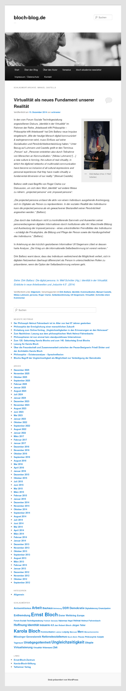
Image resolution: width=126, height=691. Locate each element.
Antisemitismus (22, 608)
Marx (81, 631)
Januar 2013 (20, 568)
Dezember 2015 (21, 474)
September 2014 (22, 512)
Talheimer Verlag (22, 666)
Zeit (55, 647)
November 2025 (21, 373)
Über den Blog (31, 69)
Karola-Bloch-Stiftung (25, 663)
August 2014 (20, 516)
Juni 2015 (18, 484)
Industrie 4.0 (47, 625)
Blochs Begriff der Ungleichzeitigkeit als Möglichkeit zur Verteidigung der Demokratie (57, 357)
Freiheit (47, 620)
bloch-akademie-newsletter (88, 69)
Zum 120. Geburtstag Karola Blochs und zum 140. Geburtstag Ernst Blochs (52, 340)
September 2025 (22, 380)
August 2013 (20, 558)
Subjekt (100, 636)
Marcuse (73, 632)
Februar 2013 (20, 565)
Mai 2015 (18, 488)
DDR (66, 608)
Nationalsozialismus (54, 636)
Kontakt (48, 76)
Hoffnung (20, 625)
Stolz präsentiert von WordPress (63, 679)
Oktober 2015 (20, 477)
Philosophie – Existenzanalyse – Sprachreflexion (38, 354)
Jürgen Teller (78, 625)
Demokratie (77, 608)
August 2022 (20, 429)
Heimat (77, 620)
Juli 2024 (18, 394)
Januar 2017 (20, 443)
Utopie (89, 642)
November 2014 (21, 505)
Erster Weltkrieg (67, 615)
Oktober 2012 (20, 579)
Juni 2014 (18, 523)
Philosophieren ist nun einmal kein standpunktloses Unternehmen (47, 336)
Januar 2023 (20, 418)
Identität (76, 291)
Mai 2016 (18, 464)
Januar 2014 (20, 540)
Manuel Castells (103, 291)
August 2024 (20, 390)
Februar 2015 (20, 495)
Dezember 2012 (21, 572)
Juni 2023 (18, 411)
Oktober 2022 (20, 422)
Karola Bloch (27, 631)
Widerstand (47, 647)
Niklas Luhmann (21, 294)
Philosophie (90, 636)
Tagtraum (18, 642)
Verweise (66, 69)
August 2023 (20, 408)
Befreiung (57, 608)
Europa (80, 615)
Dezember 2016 (21, 446)
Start (17, 69)
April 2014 (19, 530)
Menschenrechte (91, 632)
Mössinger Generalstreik (27, 636)
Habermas (62, 620)
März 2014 (19, 533)
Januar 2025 (20, 387)
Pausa (81, 636)
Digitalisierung (91, 608)
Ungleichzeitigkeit (67, 642)
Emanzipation (104, 608)
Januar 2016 (20, 471)
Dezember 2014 (21, 502)
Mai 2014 (18, 526)
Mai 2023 (18, 415)
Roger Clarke (45, 294)
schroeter (56, 112)
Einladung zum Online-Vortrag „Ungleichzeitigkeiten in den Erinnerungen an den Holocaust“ (61, 330)
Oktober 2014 (20, 509)
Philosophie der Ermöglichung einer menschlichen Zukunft (44, 326)
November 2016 (21, 450)
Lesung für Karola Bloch (26, 343)
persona (34, 294)
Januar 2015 (20, 498)
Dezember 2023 (21, 401)
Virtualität (89, 294)
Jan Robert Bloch (63, 625)
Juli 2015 (18, 481)
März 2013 (19, 561)
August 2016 (20, 460)
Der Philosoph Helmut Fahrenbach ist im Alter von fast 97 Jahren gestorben (52, 323)
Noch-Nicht (72, 637)
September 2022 (22, 425)
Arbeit (37, 607)
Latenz (58, 632)
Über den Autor (50, 69)
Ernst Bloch (44, 614)
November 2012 (21, 575)
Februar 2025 (20, 383)
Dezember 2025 (21, 369)
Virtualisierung (23, 647)
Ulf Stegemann (77, 294)
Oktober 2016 (20, 453)
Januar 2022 (20, 432)
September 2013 (22, 554)
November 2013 (21, 547)
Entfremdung (22, 615)
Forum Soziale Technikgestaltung (28, 620)
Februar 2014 (20, 537)
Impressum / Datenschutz (27, 76)
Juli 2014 (18, 519)
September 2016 (22, 457)
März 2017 (19, 436)
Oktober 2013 (20, 551)
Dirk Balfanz (65, 291)
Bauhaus (47, 608)
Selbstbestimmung (61, 294)
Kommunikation (88, 291)
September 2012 (22, 582)
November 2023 (21, 404)
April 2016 (19, 467)
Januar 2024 (20, 397)
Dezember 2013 (21, 544)
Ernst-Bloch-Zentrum (24, 659)
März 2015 (19, 491)
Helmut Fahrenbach (91, 620)
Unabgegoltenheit (37, 642)
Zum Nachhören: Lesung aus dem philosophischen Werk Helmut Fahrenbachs (53, 333)
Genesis (54, 620)
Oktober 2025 (20, 377)
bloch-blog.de (30, 17)
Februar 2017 (20, 439)
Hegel (70, 620)
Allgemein (35, 291)
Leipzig (65, 631)
